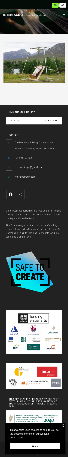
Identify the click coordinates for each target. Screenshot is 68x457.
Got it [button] (35, 446)
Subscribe (51, 120)
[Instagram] (20, 194)
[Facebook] (10, 194)
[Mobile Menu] (62, 14)
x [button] (63, 425)
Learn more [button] (16, 437)
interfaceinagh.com (25, 176)
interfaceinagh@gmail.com (29, 167)
